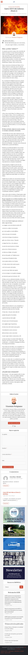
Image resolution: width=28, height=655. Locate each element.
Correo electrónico (7, 454)
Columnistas (11, 651)
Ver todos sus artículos (14, 423)
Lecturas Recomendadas (14, 7)
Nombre (4, 448)
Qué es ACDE (7, 652)
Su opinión (4, 434)
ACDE (25, 647)
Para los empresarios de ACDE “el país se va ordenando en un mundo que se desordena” (13, 610)
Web (3, 460)
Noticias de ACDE (14, 592)
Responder (6, 485)
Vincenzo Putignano (17, 37)
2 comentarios (12, 13)
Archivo (2, 652)
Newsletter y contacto (19, 651)
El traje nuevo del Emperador (11, 640)
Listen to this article (8, 40)
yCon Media (17, 648)
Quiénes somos (4, 651)
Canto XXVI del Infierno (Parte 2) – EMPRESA (12, 493)
